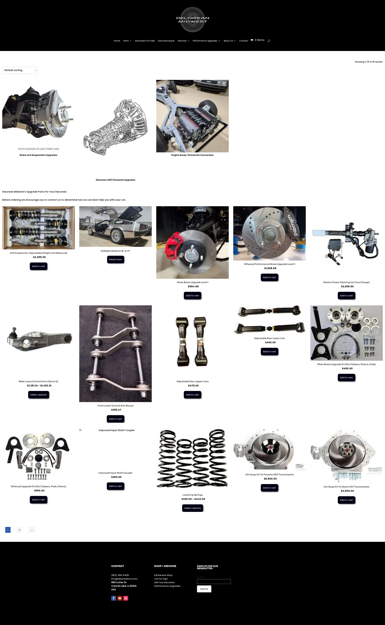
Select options (38, 394)
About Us (228, 40)
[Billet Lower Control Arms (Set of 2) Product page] (38, 341)
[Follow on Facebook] (113, 598)
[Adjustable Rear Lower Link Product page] (269, 320)
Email (201, 577)
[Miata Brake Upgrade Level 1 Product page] (192, 242)
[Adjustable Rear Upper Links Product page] (192, 341)
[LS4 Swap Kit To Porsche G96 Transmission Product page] (269, 450)
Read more (115, 259)
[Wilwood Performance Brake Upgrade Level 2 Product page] (269, 233)
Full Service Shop (163, 575)
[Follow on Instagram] (125, 598)
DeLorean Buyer (166, 40)
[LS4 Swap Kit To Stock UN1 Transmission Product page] (346, 456)
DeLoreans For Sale (145, 40)
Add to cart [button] (38, 266)
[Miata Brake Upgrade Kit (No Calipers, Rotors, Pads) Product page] (346, 333)
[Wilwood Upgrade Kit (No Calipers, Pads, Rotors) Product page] (38, 456)
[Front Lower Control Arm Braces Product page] (115, 353)
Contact (243, 40)
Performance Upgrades (205, 40)
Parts (126, 40)
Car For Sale (161, 578)
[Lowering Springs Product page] (192, 460)
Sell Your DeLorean (164, 582)
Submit (204, 588)
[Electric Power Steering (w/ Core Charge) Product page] (346, 242)
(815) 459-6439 (120, 575)
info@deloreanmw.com (124, 578)
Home (117, 40)
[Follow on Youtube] (119, 598)
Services (182, 40)
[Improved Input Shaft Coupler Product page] (115, 449)
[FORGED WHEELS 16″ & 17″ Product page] (115, 226)
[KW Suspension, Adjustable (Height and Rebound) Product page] (38, 227)
